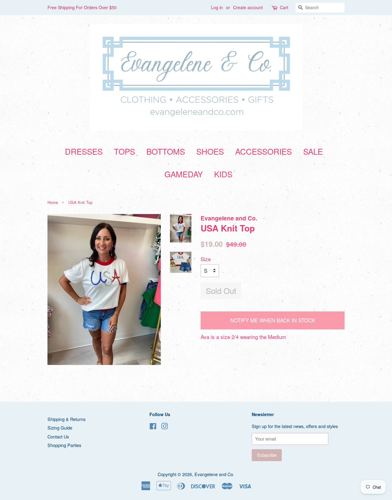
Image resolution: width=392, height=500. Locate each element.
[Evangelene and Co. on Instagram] (164, 427)
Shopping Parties (64, 445)
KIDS (223, 173)
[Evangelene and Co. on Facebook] (152, 427)
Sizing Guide (59, 427)
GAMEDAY (183, 173)
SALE (313, 151)
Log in (217, 7)
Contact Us (58, 436)
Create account (248, 7)
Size (206, 259)
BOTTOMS (165, 151)
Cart (284, 7)
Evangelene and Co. (214, 474)
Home (52, 202)
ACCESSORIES (263, 151)
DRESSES (84, 151)
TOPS (124, 151)
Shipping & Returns (66, 419)
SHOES (210, 151)
